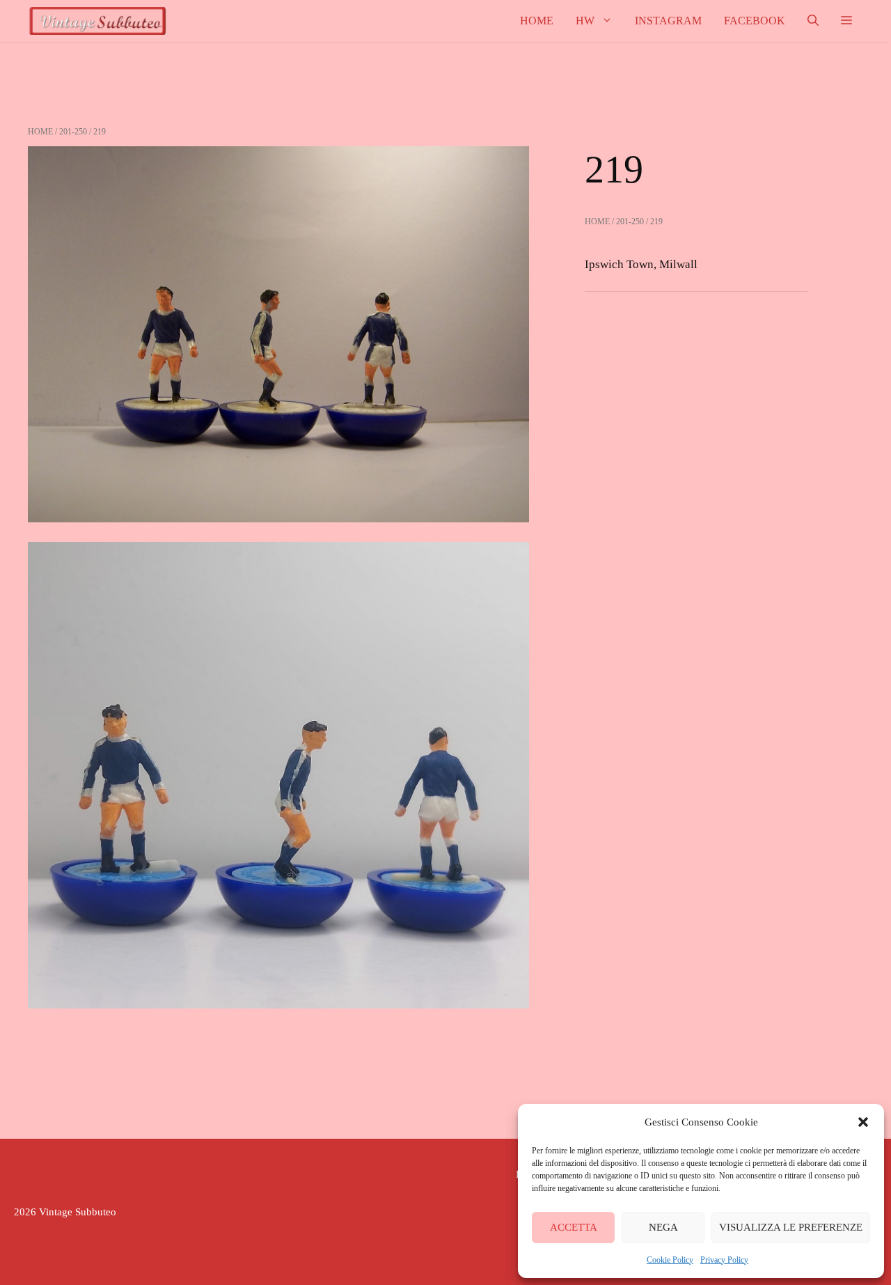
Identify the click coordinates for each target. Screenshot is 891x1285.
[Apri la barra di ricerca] (813, 21)
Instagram (668, 20)
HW (585, 20)
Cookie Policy (670, 1260)
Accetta (573, 1227)
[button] (863, 1122)
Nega (663, 1227)
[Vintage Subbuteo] (97, 21)
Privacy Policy (724, 1260)
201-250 (73, 132)
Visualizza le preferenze (790, 1227)
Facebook (754, 20)
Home (536, 20)
